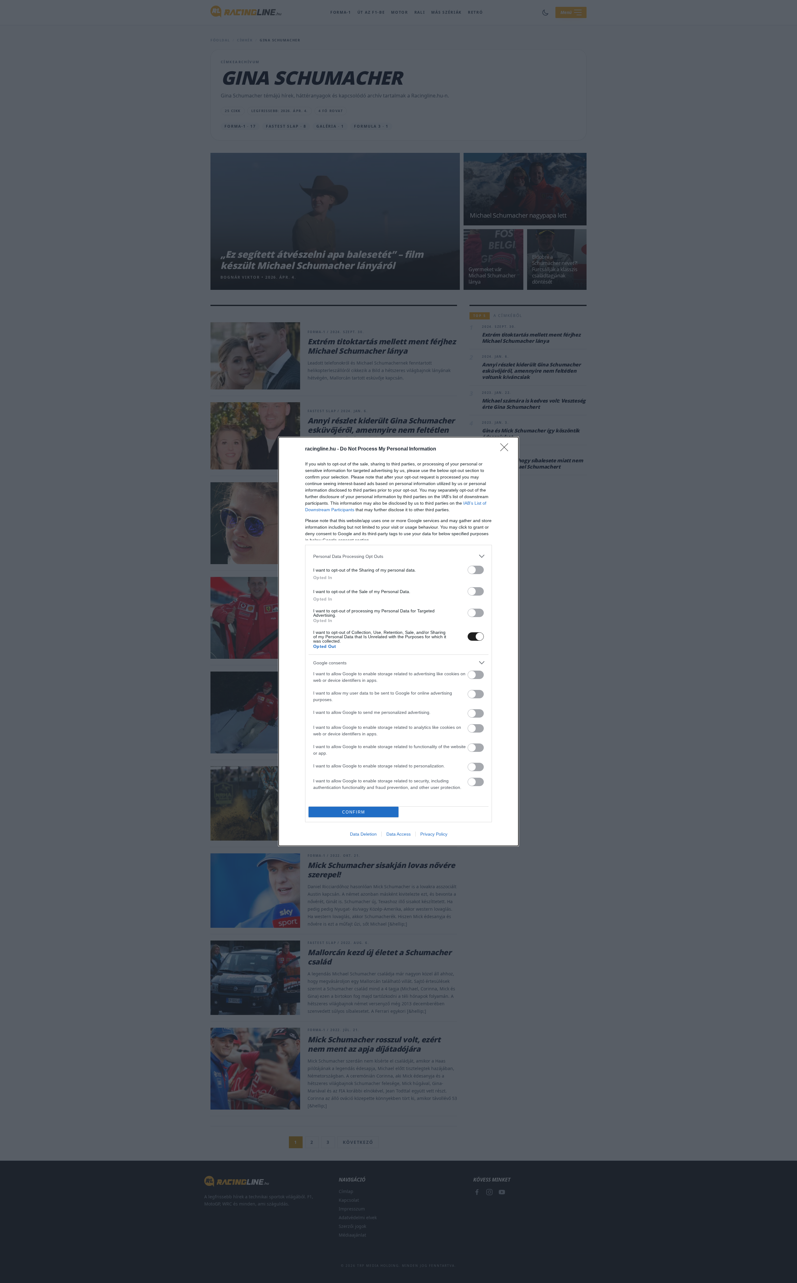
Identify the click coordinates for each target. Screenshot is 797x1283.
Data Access (398, 834)
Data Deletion (363, 834)
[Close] (506, 449)
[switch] (476, 570)
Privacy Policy (433, 834)
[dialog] (398, 641)
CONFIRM (353, 812)
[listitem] (398, 556)
